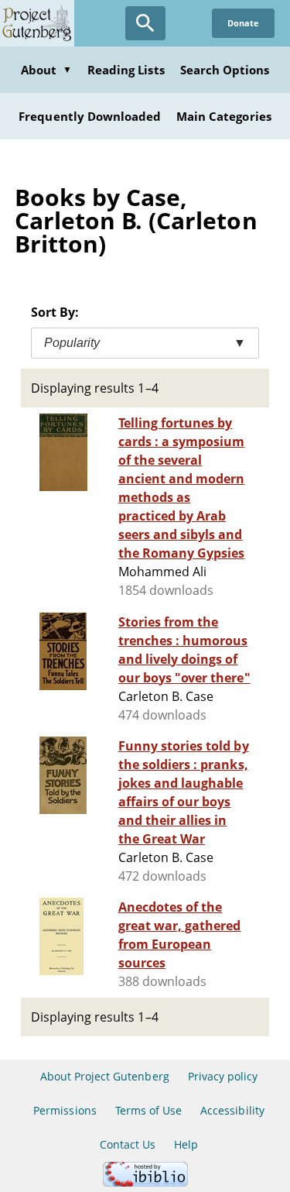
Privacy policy (223, 1076)
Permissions (64, 1110)
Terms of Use (148, 1110)
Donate (243, 23)
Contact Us (127, 1144)
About (46, 69)
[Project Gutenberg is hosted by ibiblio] (145, 1182)
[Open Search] (145, 23)
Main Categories (223, 116)
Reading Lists (126, 69)
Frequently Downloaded (90, 116)
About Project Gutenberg (104, 1076)
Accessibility (232, 1110)
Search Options (225, 69)
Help (186, 1144)
